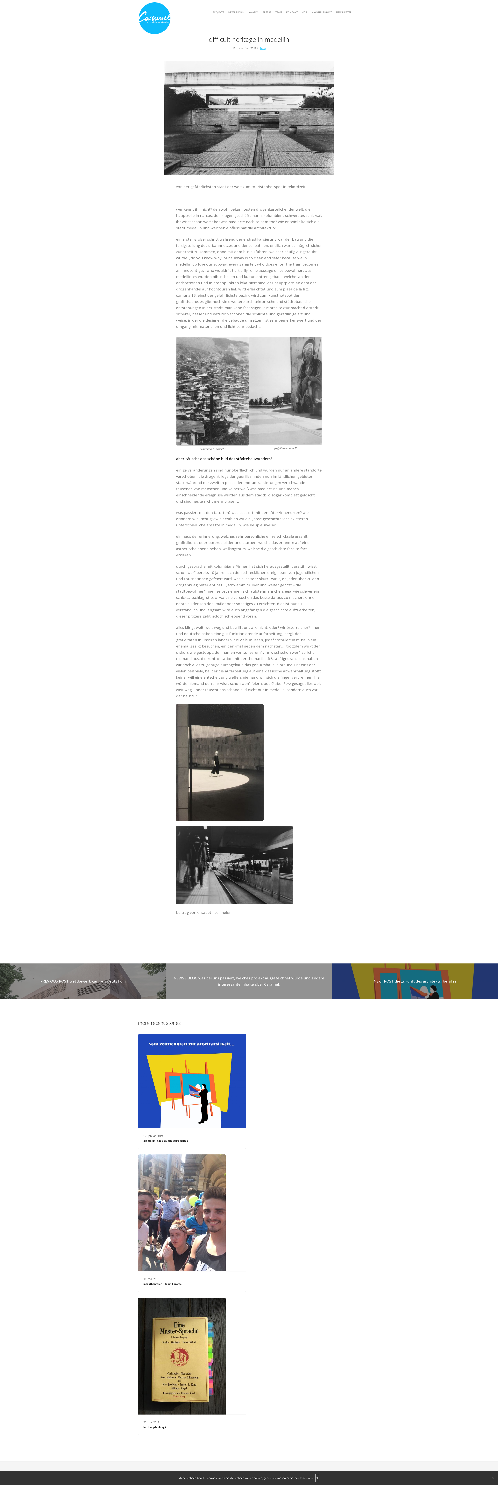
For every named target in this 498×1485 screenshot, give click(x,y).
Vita (304, 12)
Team (278, 12)
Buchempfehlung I (154, 1427)
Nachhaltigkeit (322, 12)
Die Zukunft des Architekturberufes (165, 1141)
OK (317, 1478)
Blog (263, 48)
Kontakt (292, 12)
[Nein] (493, 1478)
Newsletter (344, 12)
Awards (253, 12)
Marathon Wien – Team (162, 1284)
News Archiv (236, 12)
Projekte (218, 12)
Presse (267, 12)
